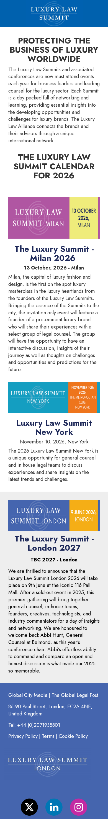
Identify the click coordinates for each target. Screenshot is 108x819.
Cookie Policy (73, 736)
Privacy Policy (23, 736)
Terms (49, 736)
